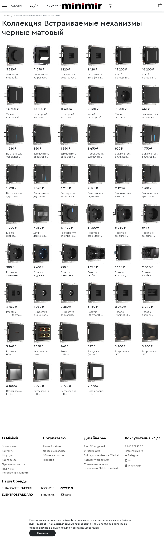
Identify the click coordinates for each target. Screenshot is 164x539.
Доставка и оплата (54, 451)
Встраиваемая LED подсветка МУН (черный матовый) (123, 353)
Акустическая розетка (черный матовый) (41, 353)
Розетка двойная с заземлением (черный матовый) (95, 274)
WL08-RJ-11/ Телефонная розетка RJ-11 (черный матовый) (95, 76)
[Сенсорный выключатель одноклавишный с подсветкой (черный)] (41, 95)
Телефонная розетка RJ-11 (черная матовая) (68, 76)
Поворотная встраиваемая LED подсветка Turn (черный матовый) (41, 76)
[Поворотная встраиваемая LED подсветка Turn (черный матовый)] (41, 55)
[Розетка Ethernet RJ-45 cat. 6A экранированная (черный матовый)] (95, 292)
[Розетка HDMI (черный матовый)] (14, 332)
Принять (42, 533)
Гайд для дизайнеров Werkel (101, 455)
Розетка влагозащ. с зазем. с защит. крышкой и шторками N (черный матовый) (122, 274)
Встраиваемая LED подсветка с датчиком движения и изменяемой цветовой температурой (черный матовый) (14, 393)
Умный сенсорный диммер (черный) (12, 116)
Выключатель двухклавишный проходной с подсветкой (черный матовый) (41, 195)
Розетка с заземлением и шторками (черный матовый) (68, 274)
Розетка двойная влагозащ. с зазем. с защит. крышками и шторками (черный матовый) (149, 274)
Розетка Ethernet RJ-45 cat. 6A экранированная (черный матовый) (95, 314)
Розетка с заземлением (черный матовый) (149, 234)
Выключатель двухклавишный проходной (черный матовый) (14, 195)
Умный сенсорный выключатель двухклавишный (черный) (150, 76)
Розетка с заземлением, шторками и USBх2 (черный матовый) (123, 234)
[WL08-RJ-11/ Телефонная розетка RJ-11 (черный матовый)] (95, 55)
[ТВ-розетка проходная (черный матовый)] (68, 292)
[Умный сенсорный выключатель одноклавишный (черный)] (122, 55)
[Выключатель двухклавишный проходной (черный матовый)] (14, 174)
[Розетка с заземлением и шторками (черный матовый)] (68, 253)
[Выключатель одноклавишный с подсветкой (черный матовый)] (14, 134)
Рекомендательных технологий (69, 524)
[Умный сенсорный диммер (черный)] (14, 95)
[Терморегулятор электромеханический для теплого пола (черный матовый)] (68, 213)
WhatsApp (134, 465)
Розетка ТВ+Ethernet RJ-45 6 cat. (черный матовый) (13, 314)
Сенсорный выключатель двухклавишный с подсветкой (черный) (68, 116)
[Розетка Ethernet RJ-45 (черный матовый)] (122, 292)
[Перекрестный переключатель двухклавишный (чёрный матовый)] (68, 174)
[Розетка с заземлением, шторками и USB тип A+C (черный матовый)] (95, 213)
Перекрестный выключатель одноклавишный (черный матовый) (95, 155)
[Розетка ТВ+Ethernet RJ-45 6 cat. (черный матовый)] (14, 292)
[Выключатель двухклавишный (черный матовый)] (122, 134)
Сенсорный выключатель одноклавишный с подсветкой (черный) (41, 116)
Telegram (133, 455)
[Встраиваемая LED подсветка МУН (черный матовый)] (122, 332)
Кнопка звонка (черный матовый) (11, 234)
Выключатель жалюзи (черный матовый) (123, 195)
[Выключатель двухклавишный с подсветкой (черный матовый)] (149, 134)
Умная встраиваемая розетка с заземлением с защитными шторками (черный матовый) (123, 116)
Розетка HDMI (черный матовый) (11, 353)
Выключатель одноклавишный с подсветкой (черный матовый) (14, 155)
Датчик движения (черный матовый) (39, 234)
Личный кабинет (53, 446)
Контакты (7, 451)
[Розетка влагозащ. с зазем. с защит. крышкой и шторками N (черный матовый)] (122, 253)
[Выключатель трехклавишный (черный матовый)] (149, 174)
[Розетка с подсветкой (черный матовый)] (41, 253)
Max (130, 460)
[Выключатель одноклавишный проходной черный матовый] (41, 134)
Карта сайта (9, 460)
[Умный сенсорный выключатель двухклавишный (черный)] (149, 55)
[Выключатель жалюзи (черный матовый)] (122, 174)
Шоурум (7, 455)
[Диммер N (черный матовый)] (14, 55)
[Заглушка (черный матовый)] (95, 332)
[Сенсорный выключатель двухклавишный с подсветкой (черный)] (68, 95)
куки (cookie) (37, 524)
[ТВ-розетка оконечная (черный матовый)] (41, 292)
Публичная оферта (13, 464)
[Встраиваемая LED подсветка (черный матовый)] (41, 371)
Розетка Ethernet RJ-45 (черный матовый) (122, 314)
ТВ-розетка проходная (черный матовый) (67, 314)
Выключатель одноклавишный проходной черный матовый (41, 155)
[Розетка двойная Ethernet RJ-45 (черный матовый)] (149, 292)
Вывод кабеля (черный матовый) (66, 353)
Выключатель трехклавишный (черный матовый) (150, 195)
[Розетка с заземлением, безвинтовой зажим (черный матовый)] (14, 253)
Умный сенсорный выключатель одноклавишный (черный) (123, 76)
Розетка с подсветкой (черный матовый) (40, 274)
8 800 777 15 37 (134, 446)
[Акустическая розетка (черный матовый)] (41, 332)
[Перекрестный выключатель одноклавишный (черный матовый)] (95, 134)
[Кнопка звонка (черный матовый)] (14, 213)
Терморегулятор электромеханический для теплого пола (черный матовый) (68, 234)
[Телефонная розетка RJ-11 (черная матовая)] (68, 55)
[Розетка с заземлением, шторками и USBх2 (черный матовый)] (122, 213)
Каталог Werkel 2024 (96, 460)
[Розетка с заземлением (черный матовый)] (149, 213)
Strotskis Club (92, 451)
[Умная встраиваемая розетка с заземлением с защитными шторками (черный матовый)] (122, 95)
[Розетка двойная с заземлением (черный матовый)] (95, 253)
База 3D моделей (94, 446)
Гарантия (48, 460)
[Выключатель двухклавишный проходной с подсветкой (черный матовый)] (41, 174)
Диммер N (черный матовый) (12, 76)
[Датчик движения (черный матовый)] (41, 213)
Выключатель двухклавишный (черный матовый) (123, 155)
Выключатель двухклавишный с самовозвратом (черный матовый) (95, 195)
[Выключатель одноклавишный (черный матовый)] (149, 95)
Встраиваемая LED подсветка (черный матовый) (41, 393)
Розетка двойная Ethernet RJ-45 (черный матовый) (149, 314)
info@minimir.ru (134, 451)
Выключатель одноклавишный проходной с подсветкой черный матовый (68, 155)
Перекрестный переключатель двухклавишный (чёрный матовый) (68, 195)
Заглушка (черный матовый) (93, 353)
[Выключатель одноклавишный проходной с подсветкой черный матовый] (68, 134)
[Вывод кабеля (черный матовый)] (68, 332)
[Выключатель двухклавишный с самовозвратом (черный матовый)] (95, 174)
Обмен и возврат (53, 455)
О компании (9, 446)
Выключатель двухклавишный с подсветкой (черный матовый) (150, 155)
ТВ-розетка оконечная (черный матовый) (40, 314)
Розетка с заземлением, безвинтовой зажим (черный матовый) (14, 274)
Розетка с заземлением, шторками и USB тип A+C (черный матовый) (95, 234)
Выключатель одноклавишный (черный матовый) (150, 116)
